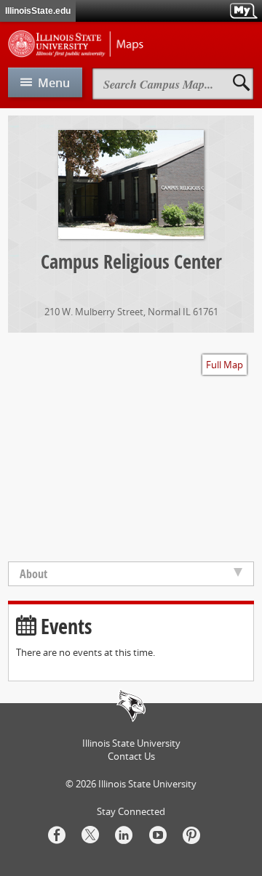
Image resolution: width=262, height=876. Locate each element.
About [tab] (33, 574)
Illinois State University (147, 783)
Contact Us (131, 756)
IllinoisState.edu (38, 11)
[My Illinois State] (243, 11)
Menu (54, 83)
